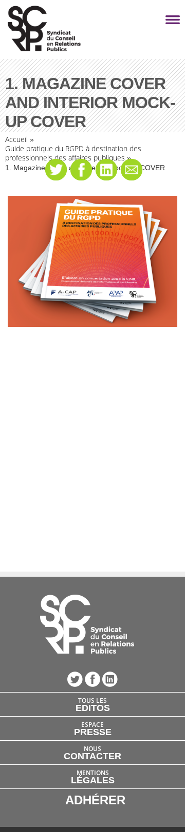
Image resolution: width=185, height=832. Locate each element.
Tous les (93, 704)
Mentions (93, 776)
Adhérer (95, 800)
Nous (92, 752)
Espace (93, 728)
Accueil (16, 139)
